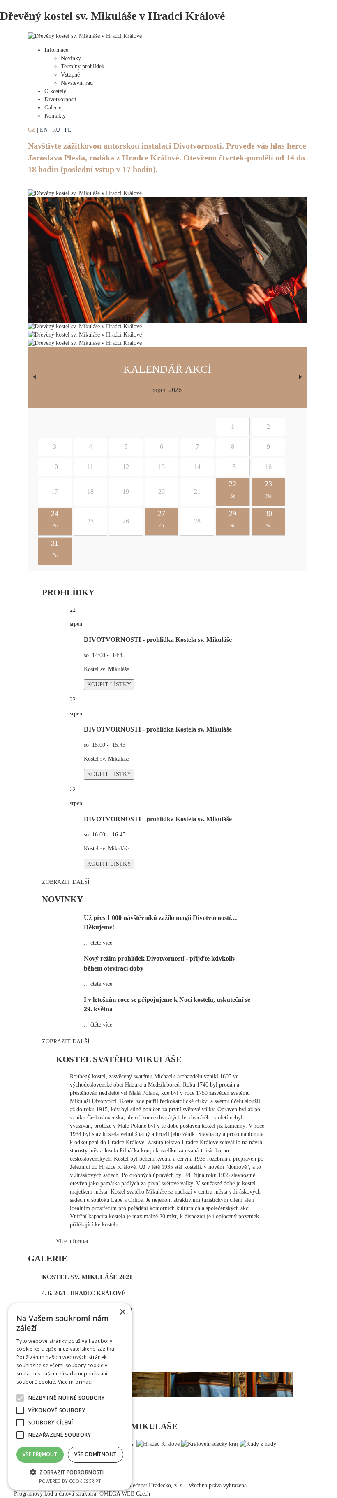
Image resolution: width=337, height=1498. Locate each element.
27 (161, 519)
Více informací (73, 1241)
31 (54, 548)
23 (268, 489)
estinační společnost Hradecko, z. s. (143, 1485)
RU (56, 130)
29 (232, 519)
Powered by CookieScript (70, 1481)
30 (268, 519)
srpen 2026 (167, 389)
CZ (31, 130)
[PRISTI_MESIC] (300, 377)
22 (232, 489)
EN (44, 130)
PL (68, 130)
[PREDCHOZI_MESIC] (34, 377)
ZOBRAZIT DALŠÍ (66, 882)
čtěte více (101, 943)
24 (54, 519)
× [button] (122, 1312)
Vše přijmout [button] (40, 1454)
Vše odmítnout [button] (95, 1454)
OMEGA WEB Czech (124, 1494)
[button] (69, 1472)
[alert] (70, 1396)
